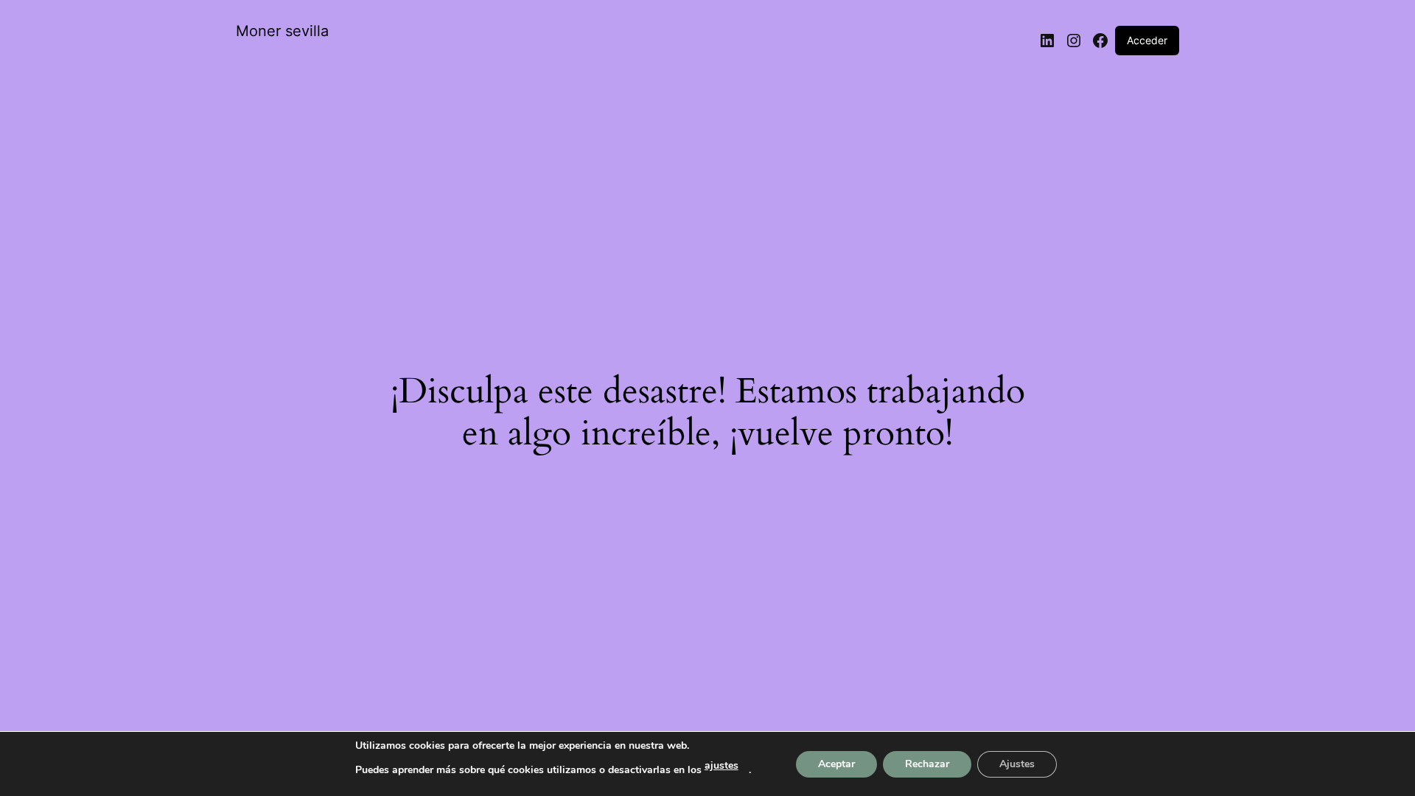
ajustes (721, 765)
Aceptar (836, 764)
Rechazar (927, 764)
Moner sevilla (282, 31)
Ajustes (1017, 764)
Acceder (1147, 40)
